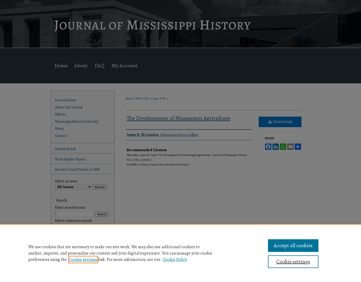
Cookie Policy (175, 259)
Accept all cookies (293, 245)
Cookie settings (83, 259)
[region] (180, 253)
